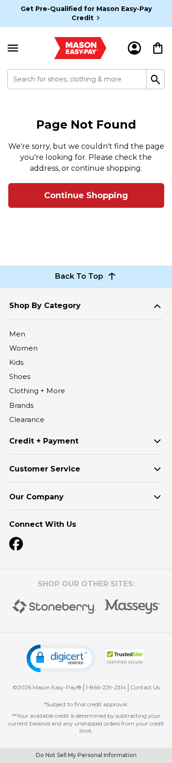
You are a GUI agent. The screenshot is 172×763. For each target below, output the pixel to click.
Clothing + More (37, 390)
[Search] (156, 79)
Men (17, 334)
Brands (21, 405)
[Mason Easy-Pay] (80, 48)
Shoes (19, 376)
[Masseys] (133, 606)
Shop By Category (45, 305)
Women (23, 348)
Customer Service (44, 469)
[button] (61, 658)
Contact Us (145, 687)
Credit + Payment (43, 441)
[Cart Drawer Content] (158, 48)
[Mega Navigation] (12, 48)
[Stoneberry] (54, 606)
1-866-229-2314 (106, 687)
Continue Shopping (86, 195)
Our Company (36, 496)
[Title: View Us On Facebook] (16, 544)
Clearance (26, 419)
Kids (16, 362)
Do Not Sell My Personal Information (86, 755)
